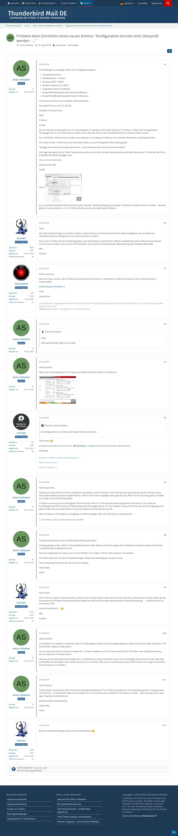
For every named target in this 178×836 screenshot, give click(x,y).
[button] (127, 3)
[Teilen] (169, 51)
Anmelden (143, 3)
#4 (165, 324)
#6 (165, 417)
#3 (165, 268)
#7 (165, 482)
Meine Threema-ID (47, 462)
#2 (165, 223)
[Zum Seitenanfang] (174, 832)
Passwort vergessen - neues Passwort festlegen (78, 821)
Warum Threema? (47, 467)
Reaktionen (13, 247)
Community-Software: (139, 815)
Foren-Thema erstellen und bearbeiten (74, 816)
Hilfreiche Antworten (16, 256)
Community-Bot (24, 767)
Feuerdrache (80, 445)
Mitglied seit (13, 92)
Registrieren (156, 3)
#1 (165, 64)
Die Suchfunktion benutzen (69, 804)
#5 (165, 361)
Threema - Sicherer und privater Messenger (58, 457)
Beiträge (12, 89)
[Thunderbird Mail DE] (89, 14)
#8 (165, 535)
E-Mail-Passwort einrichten (51, 286)
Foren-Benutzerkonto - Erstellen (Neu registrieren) (73, 810)
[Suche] (168, 3)
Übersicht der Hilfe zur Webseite (71, 799)
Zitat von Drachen (53, 331)
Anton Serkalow (27, 45)
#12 (164, 725)
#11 (164, 679)
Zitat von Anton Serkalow (56, 425)
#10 (164, 633)
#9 (165, 587)
